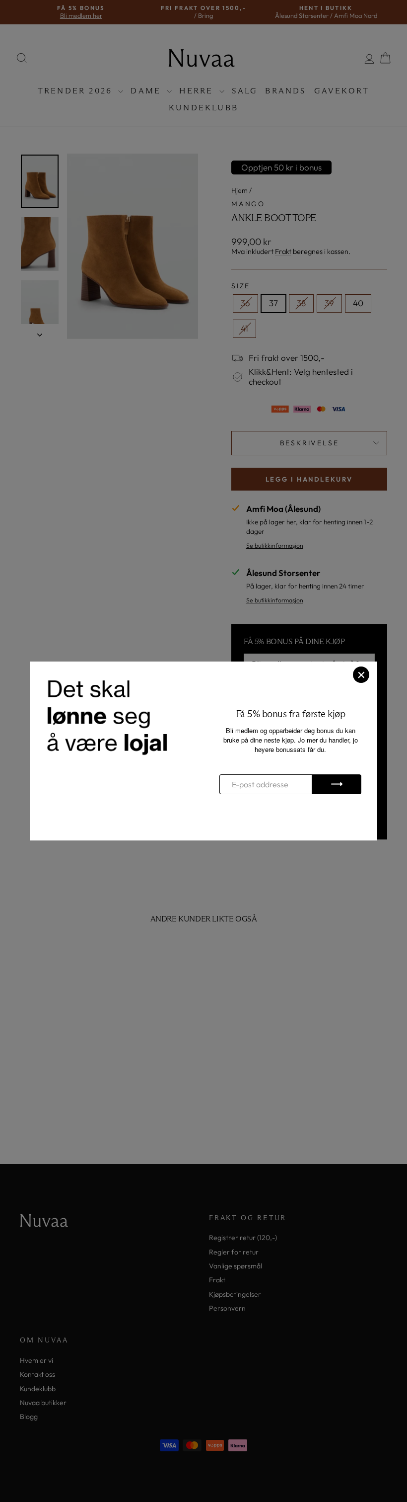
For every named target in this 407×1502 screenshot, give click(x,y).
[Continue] (336, 784)
